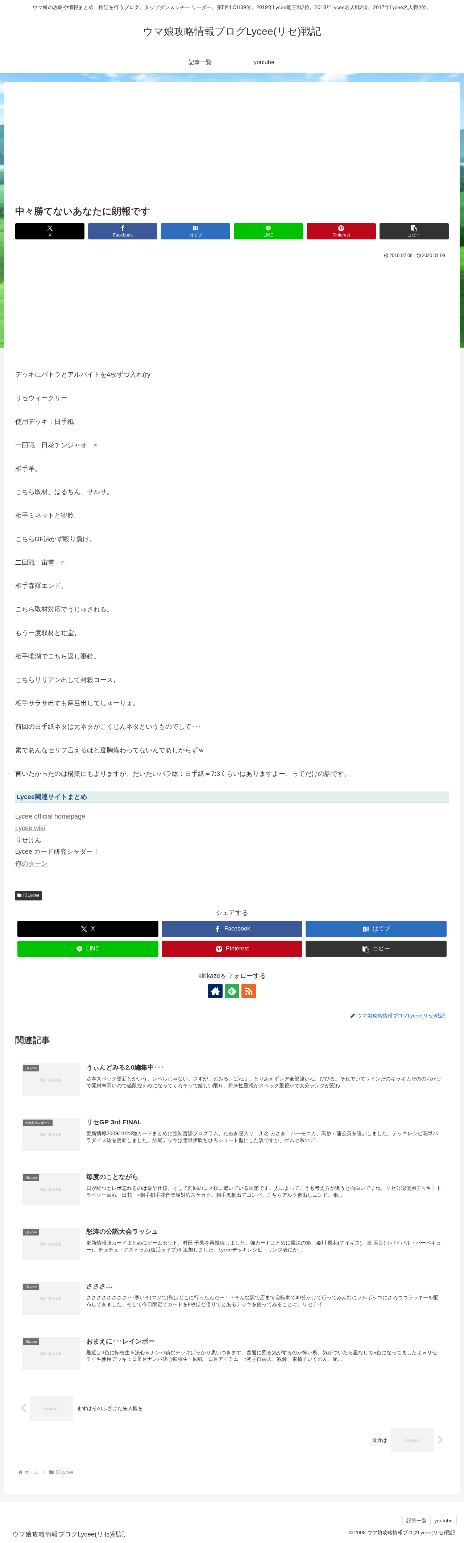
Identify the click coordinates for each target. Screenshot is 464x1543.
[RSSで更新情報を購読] (248, 991)
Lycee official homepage (50, 816)
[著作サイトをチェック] (215, 991)
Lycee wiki (30, 828)
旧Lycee (31, 895)
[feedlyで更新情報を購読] (232, 991)
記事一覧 (416, 1520)
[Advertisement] (232, 149)
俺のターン (31, 863)
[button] (414, 231)
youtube (443, 1520)
